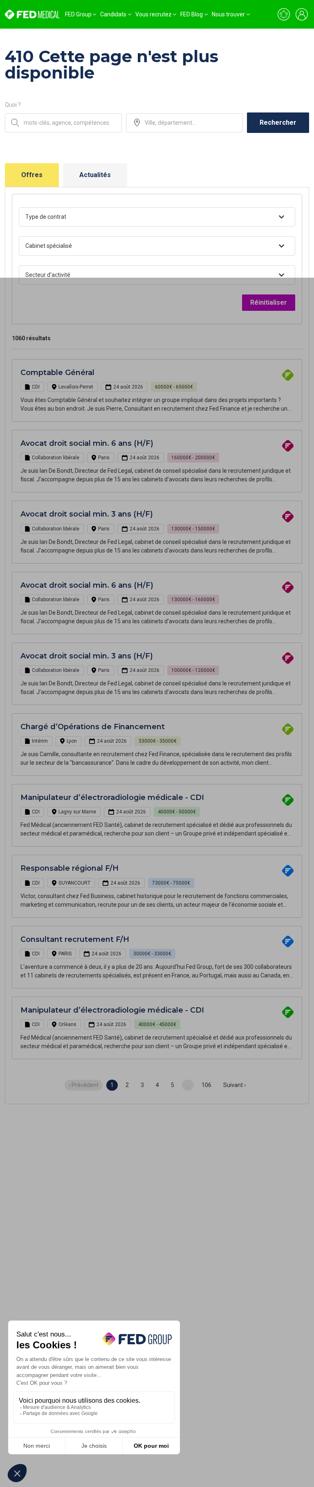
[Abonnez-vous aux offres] (283, 14)
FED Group (78, 14)
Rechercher (278, 122)
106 (206, 1085)
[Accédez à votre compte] (301, 14)
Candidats (113, 14)
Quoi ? (13, 104)
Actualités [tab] (95, 175)
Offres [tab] (32, 175)
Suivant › (234, 1085)
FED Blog (191, 14)
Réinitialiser (268, 302)
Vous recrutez (153, 14)
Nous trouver (228, 14)
